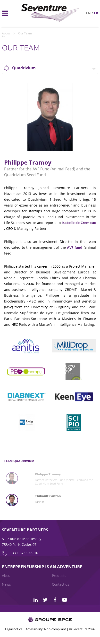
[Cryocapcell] (74, 371)
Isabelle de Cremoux (79, 222)
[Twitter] (45, 600)
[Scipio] (74, 422)
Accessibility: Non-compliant (45, 629)
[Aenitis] (26, 345)
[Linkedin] (35, 600)
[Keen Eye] (74, 396)
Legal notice (13, 629)
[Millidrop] (74, 345)
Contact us (60, 584)
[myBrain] (26, 422)
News (6, 584)
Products (59, 575)
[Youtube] (64, 600)
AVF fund (74, 247)
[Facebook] (55, 600)
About (6, 33)
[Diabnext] (26, 396)
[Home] (50, 20)
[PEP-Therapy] (26, 371)
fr (96, 13)
